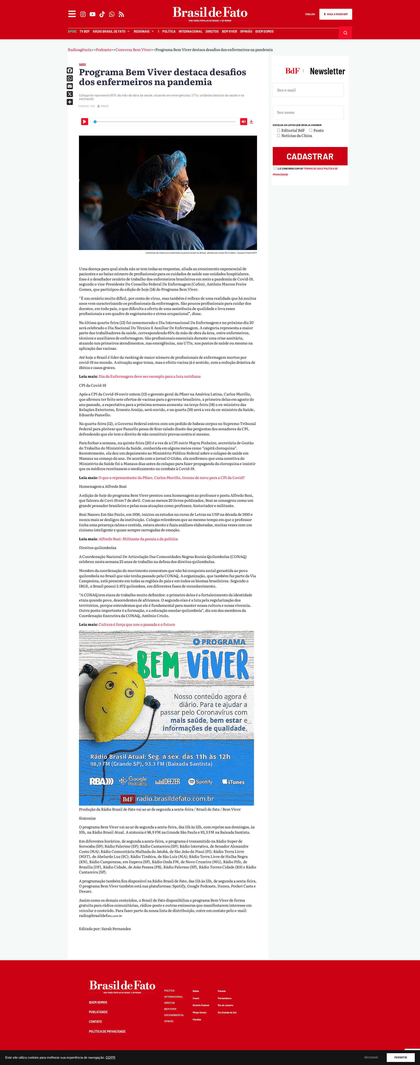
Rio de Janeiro (225, 1005)
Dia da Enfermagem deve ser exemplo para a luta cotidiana (150, 376)
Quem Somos (264, 31)
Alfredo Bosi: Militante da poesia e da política (138, 538)
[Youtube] (92, 14)
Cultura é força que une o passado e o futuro (137, 624)
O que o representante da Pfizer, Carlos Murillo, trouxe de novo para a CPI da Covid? (172, 477)
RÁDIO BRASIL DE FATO (109, 31)
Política (169, 31)
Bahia (196, 991)
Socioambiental (174, 1015)
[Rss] (121, 14)
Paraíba (197, 1019)
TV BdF (85, 31)
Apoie (72, 31)
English (310, 14)
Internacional (191, 31)
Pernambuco (224, 998)
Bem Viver (229, 31)
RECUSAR (371, 1057)
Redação (104, 106)
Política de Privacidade (107, 1031)
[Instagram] (83, 14)
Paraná (222, 991)
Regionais (142, 31)
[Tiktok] (102, 14)
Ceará (196, 998)
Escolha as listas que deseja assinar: (297, 125)
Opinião (246, 31)
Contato (95, 1021)
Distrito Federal (201, 1005)
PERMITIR (400, 1057)
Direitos (212, 31)
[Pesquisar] (345, 32)
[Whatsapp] (112, 14)
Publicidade (98, 1012)
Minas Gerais (199, 1012)
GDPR (110, 1057)
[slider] (164, 121)
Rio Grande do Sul (227, 1012)
